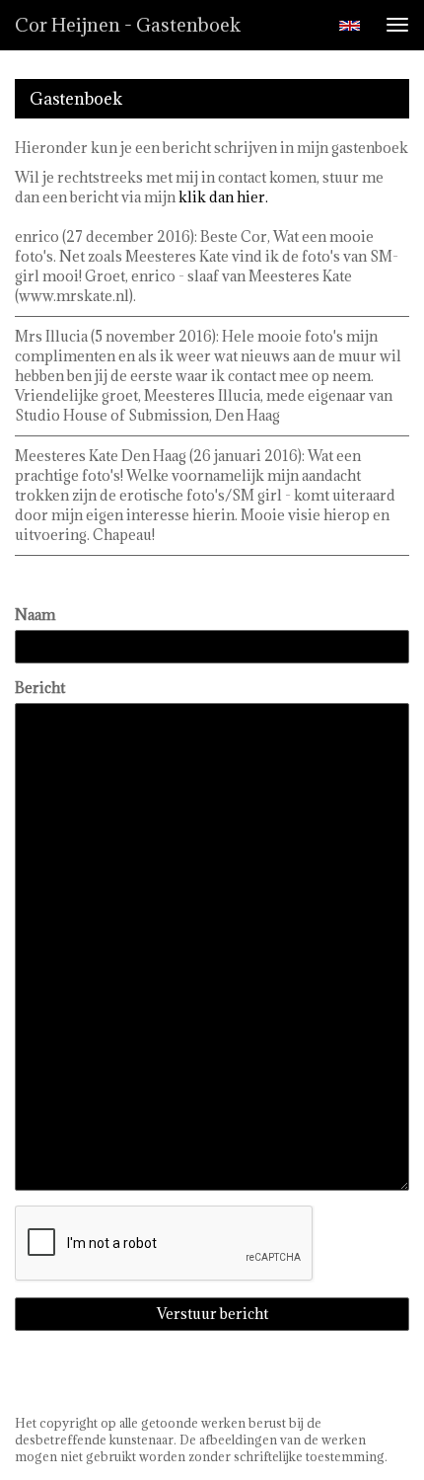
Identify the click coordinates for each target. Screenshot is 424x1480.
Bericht (40, 687)
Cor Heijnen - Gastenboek (128, 25)
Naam (35, 614)
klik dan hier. (223, 197)
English (349, 26)
